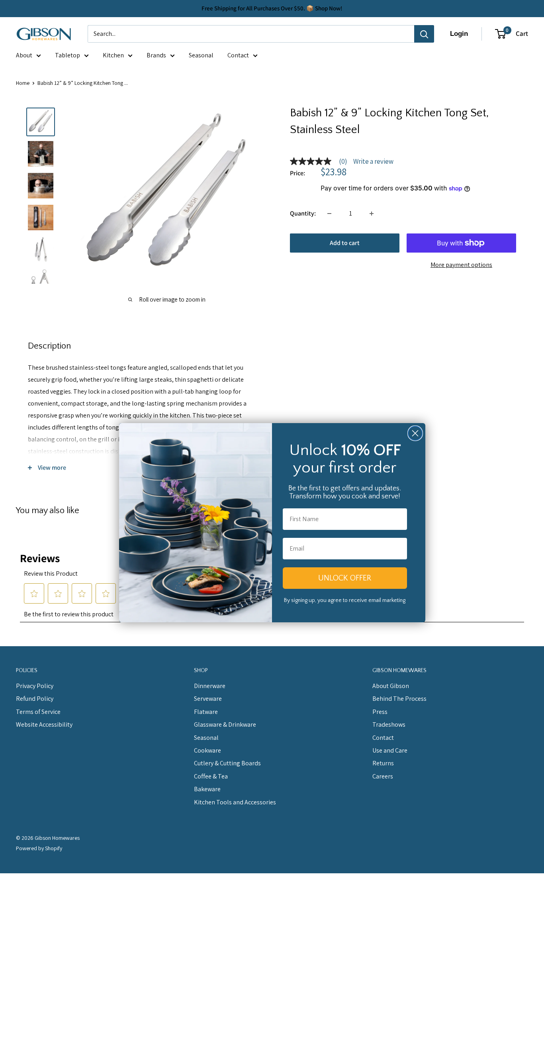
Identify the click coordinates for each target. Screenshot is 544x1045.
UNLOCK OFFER (344, 578)
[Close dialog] (415, 433)
